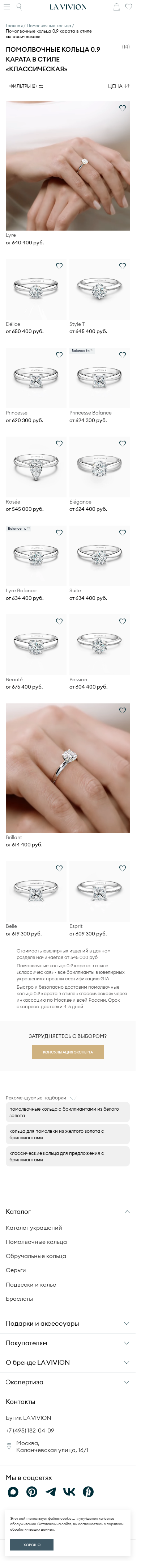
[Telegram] (50, 1492)
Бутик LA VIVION (28, 1417)
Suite (75, 591)
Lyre (11, 235)
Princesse (16, 413)
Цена (115, 86)
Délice (13, 324)
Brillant (14, 837)
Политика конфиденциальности (68, 1518)
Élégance (80, 502)
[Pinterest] (32, 1492)
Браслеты (19, 1298)
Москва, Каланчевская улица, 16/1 (52, 1446)
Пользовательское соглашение (69, 1527)
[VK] (69, 1492)
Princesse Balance (90, 413)
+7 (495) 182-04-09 (30, 1430)
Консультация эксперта (68, 1052)
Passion (78, 680)
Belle (11, 926)
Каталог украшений (34, 1227)
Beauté (14, 680)
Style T (77, 324)
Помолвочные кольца (36, 1241)
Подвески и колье (31, 1284)
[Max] (13, 1492)
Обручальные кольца (36, 1255)
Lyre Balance (21, 591)
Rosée (13, 502)
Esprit (75, 926)
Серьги (16, 1270)
